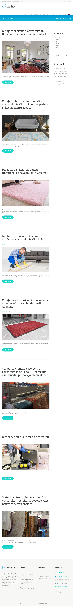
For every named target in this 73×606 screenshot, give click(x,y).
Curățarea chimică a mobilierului (45, 578)
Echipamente (58, 41)
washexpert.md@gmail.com (61, 586)
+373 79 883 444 (67, 1)
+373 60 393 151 (62, 576)
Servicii (57, 45)
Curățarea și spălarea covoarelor (45, 573)
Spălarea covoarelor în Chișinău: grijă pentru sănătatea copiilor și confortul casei (27, 588)
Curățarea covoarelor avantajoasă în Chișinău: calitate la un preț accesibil (61, 70)
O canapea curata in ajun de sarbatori (25, 437)
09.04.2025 (4, 39)
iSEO (46, 603)
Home (57, 18)
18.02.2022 (4, 508)
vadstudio (41, 603)
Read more (8, 82)
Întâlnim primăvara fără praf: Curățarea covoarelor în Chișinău (23, 237)
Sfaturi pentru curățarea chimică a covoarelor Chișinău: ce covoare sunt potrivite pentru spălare (25, 501)
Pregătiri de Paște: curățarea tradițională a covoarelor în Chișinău (25, 171)
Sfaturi (56, 47)
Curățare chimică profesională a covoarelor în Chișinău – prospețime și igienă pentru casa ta (25, 104)
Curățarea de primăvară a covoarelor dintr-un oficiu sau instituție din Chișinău (25, 303)
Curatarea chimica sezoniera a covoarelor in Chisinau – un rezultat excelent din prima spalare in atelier (25, 372)
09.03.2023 (4, 177)
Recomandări (58, 43)
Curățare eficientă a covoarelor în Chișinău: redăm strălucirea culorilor (25, 32)
